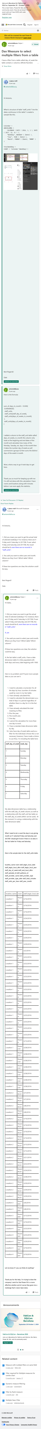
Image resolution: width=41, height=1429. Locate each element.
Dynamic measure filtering (15, 1384)
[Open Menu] (37, 30)
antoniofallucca (13, 43)
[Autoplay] (18, 1350)
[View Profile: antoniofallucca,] (6, 390)
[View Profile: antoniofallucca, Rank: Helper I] (4, 44)
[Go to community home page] (14, 24)
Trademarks (5, 1422)
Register (29, 25)
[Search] (24, 24)
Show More (7, 66)
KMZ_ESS (18, 1368)
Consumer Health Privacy (29, 1425)
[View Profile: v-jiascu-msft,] (6, 82)
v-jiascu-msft (13, 81)
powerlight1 (18, 1386)
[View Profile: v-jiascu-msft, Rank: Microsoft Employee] (4, 509)
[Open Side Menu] (3, 24)
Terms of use (31, 1417)
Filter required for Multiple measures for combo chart (20, 1374)
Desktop (6, 30)
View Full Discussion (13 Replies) (13, 500)
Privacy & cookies (19, 1417)
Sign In (36, 25)
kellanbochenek (19, 1403)
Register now (7, 17)
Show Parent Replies (7, 503)
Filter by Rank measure (14, 1392)
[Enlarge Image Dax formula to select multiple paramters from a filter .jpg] (21, 171)
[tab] (21, 1350)
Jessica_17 (19, 1378)
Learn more (27, 38)
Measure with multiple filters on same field (21, 1365)
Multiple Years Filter (13, 1400)
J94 (17, 1395)
